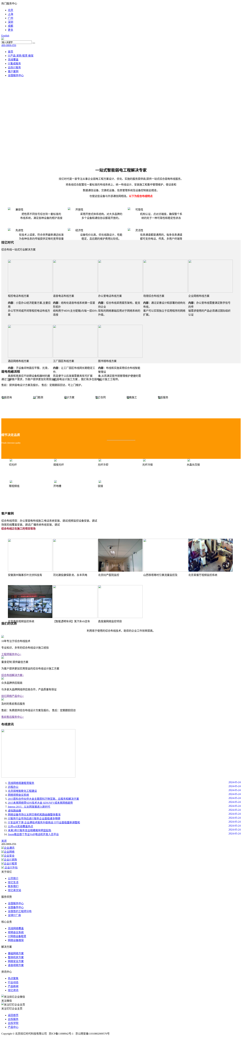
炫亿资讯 (13, 990)
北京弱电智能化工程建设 (22, 791)
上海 (10, 14)
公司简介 (13, 878)
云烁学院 (13, 1023)
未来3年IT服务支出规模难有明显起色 (29, 830)
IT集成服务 (14, 63)
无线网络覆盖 (16, 928)
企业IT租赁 (10, 863)
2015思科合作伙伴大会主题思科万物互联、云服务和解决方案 (43, 798)
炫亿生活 (13, 882)
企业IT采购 (10, 859)
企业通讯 (9, 847)
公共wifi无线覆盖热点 (20, 826)
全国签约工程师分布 (20, 911)
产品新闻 (13, 986)
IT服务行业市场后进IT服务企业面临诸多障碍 (34, 818)
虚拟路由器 (14, 810)
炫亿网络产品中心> (12, 696)
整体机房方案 (16, 957)
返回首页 (13, 1015)
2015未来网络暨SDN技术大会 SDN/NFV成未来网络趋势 (40, 802)
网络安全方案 (16, 961)
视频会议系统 (16, 932)
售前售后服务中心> (12, 717)
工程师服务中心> (11, 654)
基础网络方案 (16, 953)
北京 (10, 10)
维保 (30, 55)
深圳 (10, 22)
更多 (10, 29)
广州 (10, 18)
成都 (10, 26)
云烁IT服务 (14, 67)
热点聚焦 (13, 978)
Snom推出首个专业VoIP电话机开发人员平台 (33, 834)
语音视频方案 (16, 965)
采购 (19, 55)
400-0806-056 (8, 45)
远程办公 (13, 787)
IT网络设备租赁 (17, 936)
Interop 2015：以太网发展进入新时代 (29, 806)
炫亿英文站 (14, 890)
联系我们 (13, 886)
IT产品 (12, 55)
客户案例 (13, 71)
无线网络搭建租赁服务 (21, 783)
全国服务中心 (16, 75)
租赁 (25, 55)
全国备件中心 (16, 907)
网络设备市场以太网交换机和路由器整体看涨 (34, 814)
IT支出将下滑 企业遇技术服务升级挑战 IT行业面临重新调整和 (44, 822)
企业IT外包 (11, 867)
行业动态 (13, 982)
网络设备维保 (16, 940)
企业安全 (9, 855)
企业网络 (9, 851)
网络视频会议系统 (18, 794)
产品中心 (13, 1027)
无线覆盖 (13, 59)
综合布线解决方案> (12, 675)
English (5, 35)
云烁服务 (13, 1019)
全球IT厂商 (14, 915)
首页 (10, 51)
